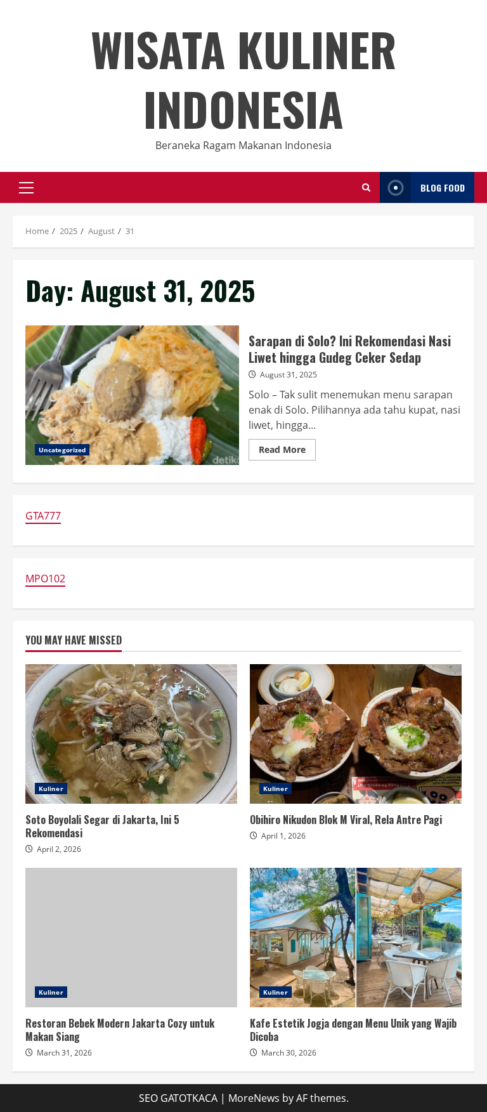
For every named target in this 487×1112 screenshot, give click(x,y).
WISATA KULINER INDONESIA (243, 78)
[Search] (366, 187)
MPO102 (45, 578)
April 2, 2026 (59, 849)
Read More (287, 452)
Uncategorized (62, 449)
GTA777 (43, 516)
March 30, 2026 (288, 1052)
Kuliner (51, 788)
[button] (26, 187)
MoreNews (254, 1098)
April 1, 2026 (283, 835)
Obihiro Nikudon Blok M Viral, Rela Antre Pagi (356, 734)
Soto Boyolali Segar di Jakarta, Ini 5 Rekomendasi (131, 734)
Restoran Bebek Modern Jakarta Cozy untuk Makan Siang (131, 937)
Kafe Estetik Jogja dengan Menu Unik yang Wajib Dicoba (356, 937)
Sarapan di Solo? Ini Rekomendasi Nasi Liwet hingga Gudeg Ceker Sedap (132, 395)
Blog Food (442, 187)
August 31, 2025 (288, 374)
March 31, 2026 (64, 1052)
